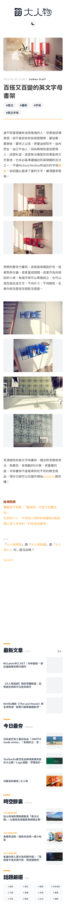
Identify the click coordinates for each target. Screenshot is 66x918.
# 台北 (40, 898)
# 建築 (40, 886)
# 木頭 (40, 892)
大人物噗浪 (14, 544)
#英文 (9, 105)
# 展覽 (55, 892)
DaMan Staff (37, 79)
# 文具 (10, 892)
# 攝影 (55, 898)
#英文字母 (12, 113)
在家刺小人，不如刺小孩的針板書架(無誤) (31, 518)
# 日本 (10, 898)
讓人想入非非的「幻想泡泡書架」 (26, 523)
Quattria (49, 476)
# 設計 (25, 886)
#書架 (23, 105)
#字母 (37, 105)
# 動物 (25, 898)
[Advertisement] (33, 600)
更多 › (60, 651)
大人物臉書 (38, 544)
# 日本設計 (55, 886)
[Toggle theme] (33, 23)
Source (8, 560)
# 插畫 (25, 892)
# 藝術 (10, 886)
